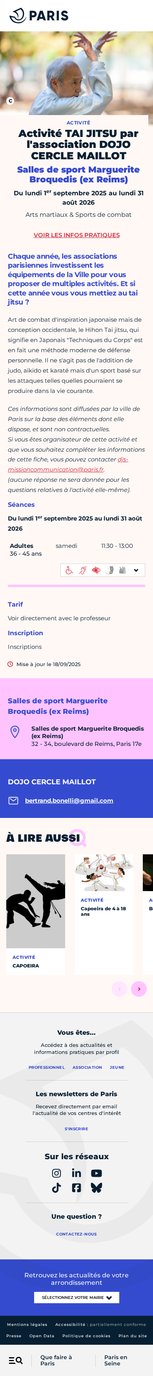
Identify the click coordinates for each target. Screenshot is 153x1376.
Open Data (42, 1335)
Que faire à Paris (56, 1360)
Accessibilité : (100, 1324)
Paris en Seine (116, 1360)
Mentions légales (27, 1324)
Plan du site (132, 1335)
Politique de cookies (86, 1335)
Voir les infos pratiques (77, 235)
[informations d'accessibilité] (102, 570)
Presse (14, 1335)
